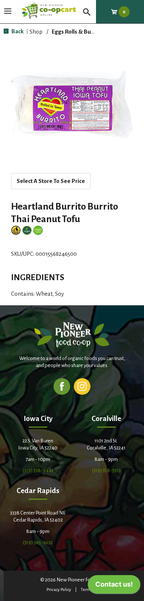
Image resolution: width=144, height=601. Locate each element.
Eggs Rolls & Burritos (78, 31)
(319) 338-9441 (38, 470)
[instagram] (82, 386)
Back (17, 31)
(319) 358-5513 (106, 470)
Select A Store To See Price (51, 181)
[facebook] (62, 386)
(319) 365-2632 (38, 542)
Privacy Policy (59, 589)
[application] (114, 586)
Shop (36, 31)
